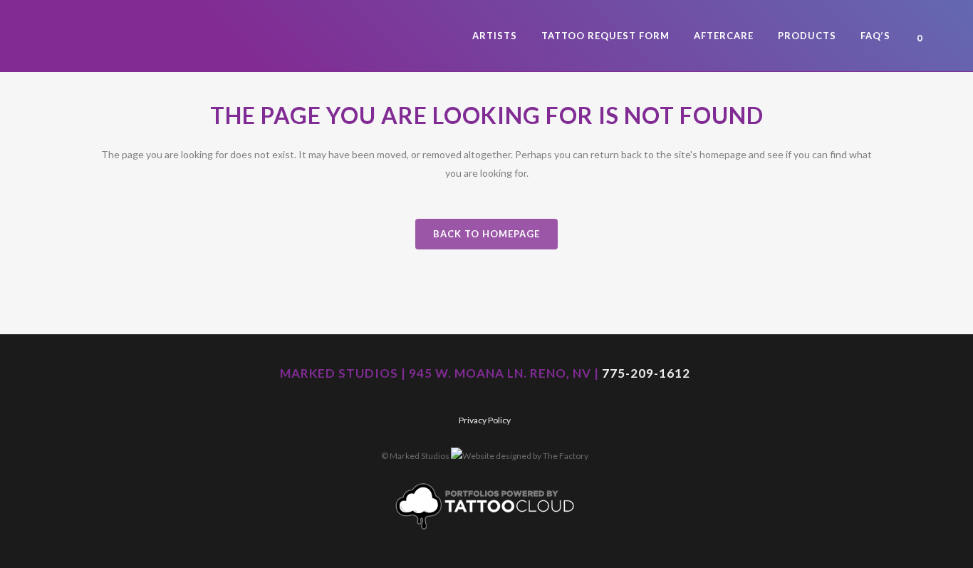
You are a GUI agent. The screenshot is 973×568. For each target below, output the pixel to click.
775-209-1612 (646, 373)
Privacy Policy (485, 420)
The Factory (565, 455)
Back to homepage (486, 233)
